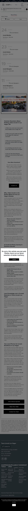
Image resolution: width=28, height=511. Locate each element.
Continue (14, 259)
